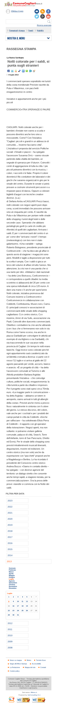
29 (9, 615)
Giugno (12, 577)
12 (27, 601)
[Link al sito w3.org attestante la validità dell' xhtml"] (23, 700)
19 (27, 606)
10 (18, 601)
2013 (9, 561)
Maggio (12, 575)
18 (22, 606)
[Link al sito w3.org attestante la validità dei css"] (38, 700)
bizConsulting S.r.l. (34, 695)
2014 (10, 555)
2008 (10, 647)
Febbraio (12, 570)
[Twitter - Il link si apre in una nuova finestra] (12, 71)
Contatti (43, 667)
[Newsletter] (37, 11)
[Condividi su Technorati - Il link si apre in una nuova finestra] (27, 71)
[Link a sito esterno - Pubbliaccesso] (11, 699)
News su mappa (16, 660)
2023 (10, 500)
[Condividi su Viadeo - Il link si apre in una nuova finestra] (34, 71)
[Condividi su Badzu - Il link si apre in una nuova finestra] (30, 71)
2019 (10, 525)
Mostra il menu (16, 38)
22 (9, 610)
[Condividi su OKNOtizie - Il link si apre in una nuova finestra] (16, 71)
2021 (10, 513)
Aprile (11, 574)
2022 (10, 507)
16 (13, 606)
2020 (10, 519)
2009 (10, 641)
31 (18, 615)
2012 (10, 623)
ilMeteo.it (34, 692)
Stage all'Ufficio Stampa (18, 664)
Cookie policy (15, 671)
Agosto (12, 581)
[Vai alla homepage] (25, 4)
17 (18, 606)
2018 (10, 531)
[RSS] (42, 11)
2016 (10, 543)
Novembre (13, 586)
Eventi (30, 30)
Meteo (29, 660)
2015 (10, 549)
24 (18, 610)
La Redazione (15, 667)
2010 (10, 635)
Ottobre (12, 584)
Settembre (13, 583)
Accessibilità (36, 664)
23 (13, 610)
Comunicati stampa (17, 30)
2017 (10, 537)
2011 (10, 629)
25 (22, 610)
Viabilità (40, 30)
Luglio (11, 579)
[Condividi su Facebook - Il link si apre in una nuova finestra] (8, 71)
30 (13, 615)
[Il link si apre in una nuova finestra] (48, 11)
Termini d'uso (41, 660)
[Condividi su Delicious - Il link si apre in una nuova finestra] (19, 71)
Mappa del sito (30, 667)
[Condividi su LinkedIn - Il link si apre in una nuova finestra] (23, 71)
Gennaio (12, 568)
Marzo (11, 572)
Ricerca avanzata (44, 25)
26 (27, 610)
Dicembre (12, 588)
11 (22, 601)
